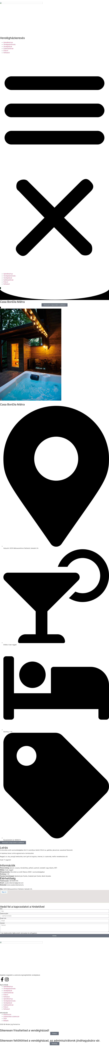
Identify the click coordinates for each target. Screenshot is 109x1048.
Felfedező (6, 52)
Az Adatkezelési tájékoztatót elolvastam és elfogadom (19, 933)
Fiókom (5, 50)
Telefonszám (4, 913)
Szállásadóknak (8, 48)
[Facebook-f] (2, 979)
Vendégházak (7, 46)
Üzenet (2, 923)
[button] (54, 163)
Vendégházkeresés (9, 44)
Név (1, 908)
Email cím (3, 918)
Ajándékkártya (8, 42)
